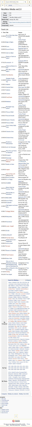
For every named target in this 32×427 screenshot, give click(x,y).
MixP (18, 326)
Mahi (16, 321)
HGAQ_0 (10, 306)
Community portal (5, 400)
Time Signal (9, 274)
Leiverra (19, 319)
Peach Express (10, 255)
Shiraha (13, 350)
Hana (14, 303)
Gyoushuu (23, 301)
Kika (28, 313)
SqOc (14, 352)
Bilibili (20, 373)
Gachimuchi (10, 378)
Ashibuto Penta (11, 288)
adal (27, 284)
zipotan (14, 363)
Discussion (6, 5)
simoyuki (26, 350)
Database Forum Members (14, 295)
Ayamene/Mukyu (24, 288)
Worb (26, 358)
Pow (18, 337)
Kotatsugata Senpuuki (24, 316)
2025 (21, 369)
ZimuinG (10, 363)
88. (28, 282)
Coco (9, 293)
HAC (27, 301)
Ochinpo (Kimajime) (12, 336)
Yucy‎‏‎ (10, 362)
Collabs (13, 293)
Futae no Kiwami (21, 377)
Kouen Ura (11, 318)
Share (9, 350)
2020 (27, 367)
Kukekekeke (16, 318)
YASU (24, 360)
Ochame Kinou (9, 137)
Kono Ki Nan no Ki (10, 174)
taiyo (9, 353)
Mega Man (24, 385)
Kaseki (9, 313)
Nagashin (22, 329)
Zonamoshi (19, 363)
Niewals (25, 331)
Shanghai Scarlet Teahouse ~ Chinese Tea (11, 80)
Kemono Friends (23, 381)
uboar (18, 357)
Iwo (29, 308)
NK (28, 332)
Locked (27, 319)
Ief (27, 306)
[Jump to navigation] (2, 1)
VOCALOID (21, 69)
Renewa (20, 342)
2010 (18, 366)
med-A (22, 323)
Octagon (16, 386)
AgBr (9, 285)
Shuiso (21, 350)
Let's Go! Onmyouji (10, 147)
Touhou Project (22, 39)
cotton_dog (17, 293)
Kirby (18, 383)
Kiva (22, 314)
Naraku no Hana (10, 164)
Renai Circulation (10, 177)
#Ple (11, 337)
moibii (23, 327)
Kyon (15, 319)
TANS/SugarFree (18, 353)
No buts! (8, 246)
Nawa (13, 331)
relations (8, 84)
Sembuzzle (22, 348)
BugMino (21, 290)
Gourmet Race (9, 87)
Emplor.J (10, 298)
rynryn (17, 345)
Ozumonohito (25, 336)
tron (16, 357)
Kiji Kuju (25, 313)
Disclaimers (23, 425)
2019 (24, 367)
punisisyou (15, 340)
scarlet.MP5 (26, 347)
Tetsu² (16, 355)
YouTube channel (5, 411)
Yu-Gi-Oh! (27, 390)
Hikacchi (15, 306)
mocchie (19, 327)
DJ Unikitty (23, 295)
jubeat (19, 46)
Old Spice (21, 386)
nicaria (22, 331)
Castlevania (24, 373)
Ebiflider (15, 297)
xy (16, 360)
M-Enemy (19, 324)
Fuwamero (23, 300)
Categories (4, 394)
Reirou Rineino (15, 342)
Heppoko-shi (22, 305)
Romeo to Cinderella (11, 250)
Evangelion (15, 377)
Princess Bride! (10, 112)
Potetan (14, 337)
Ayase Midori (11, 290)
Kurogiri (27, 318)
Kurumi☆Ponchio (10, 120)
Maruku (14, 323)
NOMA (9, 334)
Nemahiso (18, 331)
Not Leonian (21, 334)
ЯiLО (15, 344)
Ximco (14, 360)
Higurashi (15, 380)
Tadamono (21, 352)
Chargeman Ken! (17, 375)
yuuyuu (21, 362)
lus (9, 321)
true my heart (9, 243)
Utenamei (15, 358)
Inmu (28, 380)
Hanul (17, 303)
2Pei (21, 282)
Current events (5, 401)
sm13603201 (21, 161)
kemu (18, 313)
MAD (10, 385)
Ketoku (21, 313)
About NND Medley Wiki (15, 425)
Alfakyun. (13, 285)
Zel (24, 362)
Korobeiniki (8, 202)
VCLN (19, 358)
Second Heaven (10, 49)
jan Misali (11, 310)
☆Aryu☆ (19, 287)
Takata (12, 353)
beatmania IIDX (22, 48)
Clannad (23, 375)
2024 (18, 369)
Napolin (9, 331)
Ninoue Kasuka (11, 332)
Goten (19, 301)
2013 (27, 366)
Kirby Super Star (22, 87)
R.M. (18, 344)
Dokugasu (10, 297)
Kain (9, 311)
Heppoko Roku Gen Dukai (13, 305)
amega (17, 285)
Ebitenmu (19, 297)
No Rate (13, 334)
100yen (9, 282)
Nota (17, 334)
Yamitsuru (20, 360)
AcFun (9, 372)
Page (2, 5)
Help (2, 406)
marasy (10, 323)
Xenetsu (10, 360)
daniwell (28, 293)
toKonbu (24, 355)
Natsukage (8, 158)
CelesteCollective (12, 292)
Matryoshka (9, 216)
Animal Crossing (15, 372)
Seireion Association (14, 348)
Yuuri (18, 362)
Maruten (18, 323)
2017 (18, 367)
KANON (16, 311)
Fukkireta (20, 140)
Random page (4, 405)
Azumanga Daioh (22, 372)
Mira (16, 326)
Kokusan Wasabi (15, 316)
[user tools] (29, 1)
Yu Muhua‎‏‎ (14, 362)
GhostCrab (10, 301)
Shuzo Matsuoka (11, 388)
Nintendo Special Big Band (21, 332)
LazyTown (22, 383)
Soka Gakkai (19, 388)
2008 (12, 366)
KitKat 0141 (18, 314)
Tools (29, 5)
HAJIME (10, 303)
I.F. (9, 308)
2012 (24, 366)
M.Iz (21, 326)
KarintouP (25, 311)
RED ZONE (9, 197)
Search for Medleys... (13, 280)
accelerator (11, 284)
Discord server (5, 412)
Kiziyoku (26, 314)
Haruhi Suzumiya (17, 378)
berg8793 (17, 290)
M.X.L (13, 329)
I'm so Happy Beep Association (20, 308)
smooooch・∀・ (10, 62)
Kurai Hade (22, 318)
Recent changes (5, 403)
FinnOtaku (20, 298)
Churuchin (26, 292)
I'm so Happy (9, 179)
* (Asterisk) (17, 288)
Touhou (20, 78)
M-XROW (17, 329)
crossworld (23, 293)
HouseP (24, 306)
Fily (16, 298)
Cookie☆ (10, 377)
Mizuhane (25, 326)
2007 (9, 366)
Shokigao (18, 350)
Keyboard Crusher (12, 383)
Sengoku (27, 348)
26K (18, 282)
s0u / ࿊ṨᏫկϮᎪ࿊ (22, 345)
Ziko (27, 362)
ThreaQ (20, 355)
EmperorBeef (25, 297)
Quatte (20, 340)
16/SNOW (14, 282)
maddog (12, 321)
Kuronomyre (10, 319)
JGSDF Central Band (18, 310)
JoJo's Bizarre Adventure (13, 381)
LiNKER (23, 319)
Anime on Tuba (22, 285)
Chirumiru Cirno (10, 131)
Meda (25, 323)
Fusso (19, 300)
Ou (21, 336)
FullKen (15, 300)
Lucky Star (27, 383)
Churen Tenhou (19, 292)
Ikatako (12, 308)
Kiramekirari (9, 221)
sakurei (9, 347)
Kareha (20, 311)
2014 (9, 367)
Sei (9, 348)
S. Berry (21, 347)
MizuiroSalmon (11, 327)
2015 (12, 367)
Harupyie (23, 303)
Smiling (8, 271)
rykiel (14, 345)
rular (28, 344)
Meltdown (8, 101)
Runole (10, 345)
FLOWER (8, 183)
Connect (8, 93)
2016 (15, 367)
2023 (15, 369)
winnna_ (22, 358)
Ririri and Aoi (10, 344)
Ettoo (14, 298)
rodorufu (22, 344)
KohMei (9, 316)
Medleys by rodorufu (13, 394)
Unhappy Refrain (10, 211)
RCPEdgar (24, 340)
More (10, 5)
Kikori (10, 314)
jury (24, 310)
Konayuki (8, 155)
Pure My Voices (10, 237)
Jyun (27, 310)
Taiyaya (26, 352)
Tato (24, 353)
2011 (21, 366)
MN (16, 327)
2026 (24, 369)
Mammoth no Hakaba (21, 321)
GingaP (15, 301)
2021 (9, 369)
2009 (15, 366)
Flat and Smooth (10, 115)
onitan (18, 336)
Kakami (12, 311)
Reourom (25, 342)
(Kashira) (14, 313)
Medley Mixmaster (12, 324)
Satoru (17, 347)
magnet (8, 169)
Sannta (13, 347)
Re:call (9, 342)
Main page (4, 398)
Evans (7, 46)
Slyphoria (10, 352)
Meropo (23, 324)
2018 (21, 367)
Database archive (5, 409)
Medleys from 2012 (24, 394)
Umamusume (11, 390)
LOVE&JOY (9, 235)
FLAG (24, 298)
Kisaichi (13, 314)
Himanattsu (19, 306)
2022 (12, 369)
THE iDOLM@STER (21, 380)
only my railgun (9, 52)
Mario (20, 385)
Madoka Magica (15, 385)
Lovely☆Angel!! (10, 226)
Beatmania (16, 373)
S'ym (17, 352)
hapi (20, 303)
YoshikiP (28, 360)
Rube (25, 344)
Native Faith (9, 258)
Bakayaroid (10, 373)
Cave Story (10, 375)
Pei (9, 337)
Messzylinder (11, 326)
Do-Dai (7, 230)
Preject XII (22, 339)
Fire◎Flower (9, 97)
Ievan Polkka (9, 200)
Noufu (26, 334)
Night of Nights (9, 42)
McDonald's (10, 386)
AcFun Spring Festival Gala (20, 284)
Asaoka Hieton (25, 287)
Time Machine (9, 75)
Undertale (17, 390)
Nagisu (26, 329)
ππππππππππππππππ (13, 339)
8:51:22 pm (24, 282)
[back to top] (16, 416)
